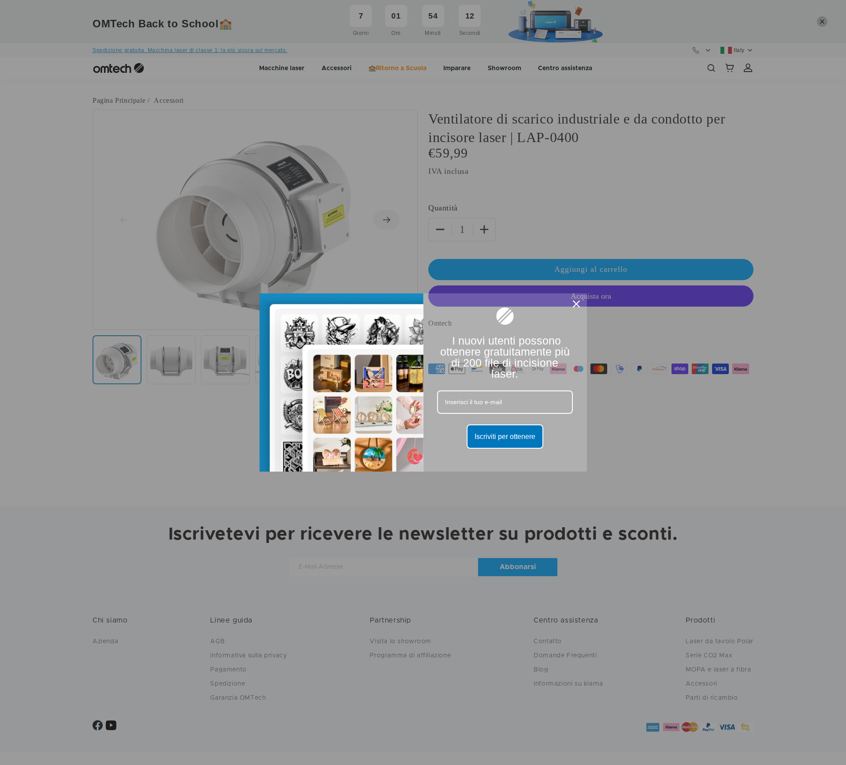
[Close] (576, 304)
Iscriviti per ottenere (505, 436)
